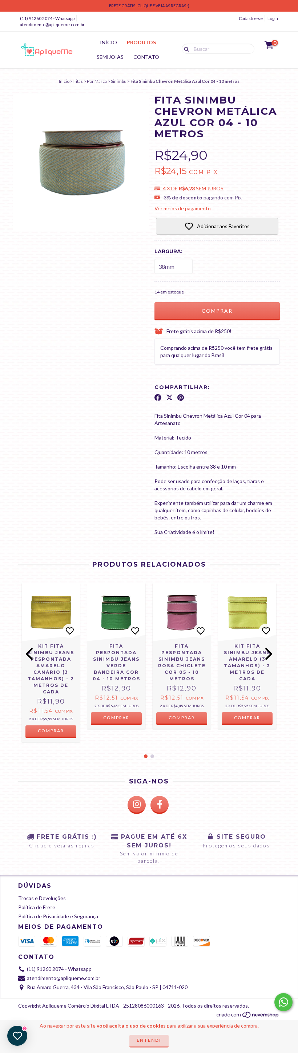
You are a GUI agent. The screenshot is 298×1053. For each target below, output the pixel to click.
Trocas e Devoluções (42, 898)
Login (272, 18)
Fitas (78, 81)
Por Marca (97, 81)
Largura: (168, 251)
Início (108, 42)
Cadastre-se (251, 18)
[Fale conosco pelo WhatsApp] (283, 1002)
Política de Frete (36, 907)
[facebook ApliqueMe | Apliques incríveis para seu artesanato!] (159, 805)
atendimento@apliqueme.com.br (52, 24)
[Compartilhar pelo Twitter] (169, 397)
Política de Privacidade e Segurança (58, 916)
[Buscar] (185, 48)
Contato (146, 57)
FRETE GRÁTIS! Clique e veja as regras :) (149, 5)
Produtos (141, 42)
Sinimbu (118, 81)
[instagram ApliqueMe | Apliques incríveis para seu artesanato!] (137, 805)
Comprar (116, 717)
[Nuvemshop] (248, 1017)
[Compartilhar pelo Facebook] (157, 397)
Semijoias (110, 57)
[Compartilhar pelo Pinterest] (180, 397)
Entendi (149, 1040)
